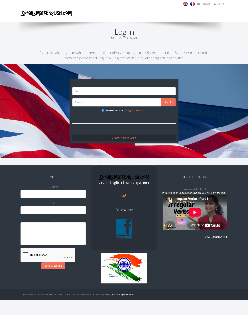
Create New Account (124, 137)
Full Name (53, 186)
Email (53, 203)
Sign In (168, 102)
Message (53, 219)
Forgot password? (136, 110)
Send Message (53, 265)
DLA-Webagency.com (122, 294)
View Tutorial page (215, 236)
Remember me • (126, 110)
